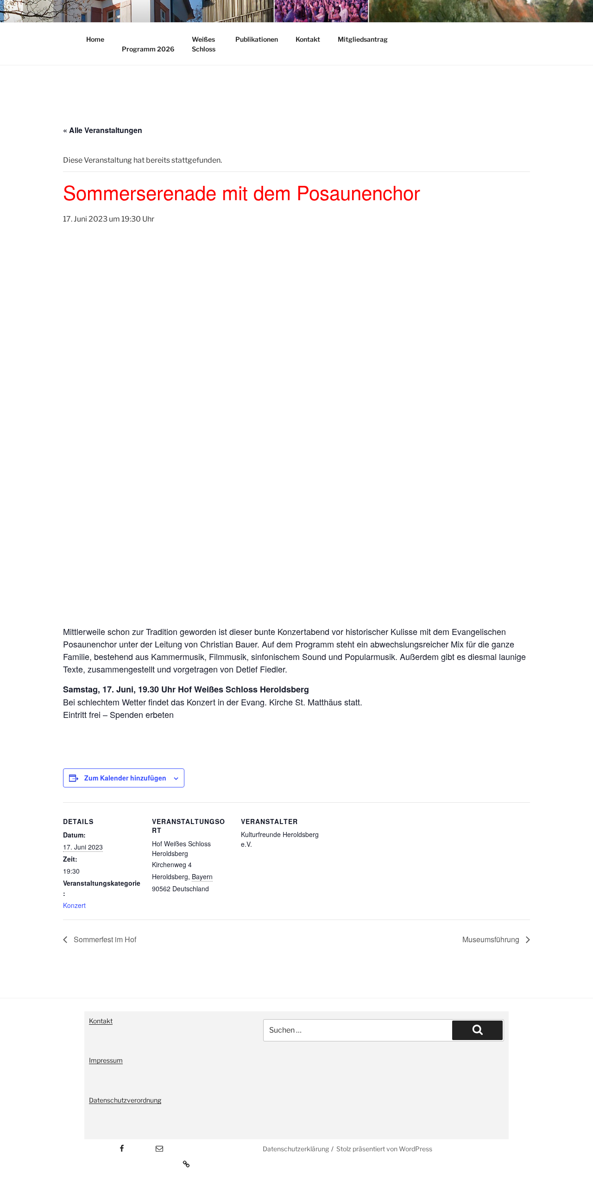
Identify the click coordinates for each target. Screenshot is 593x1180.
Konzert (74, 905)
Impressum (106, 1060)
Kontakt (308, 39)
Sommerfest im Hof (104, 939)
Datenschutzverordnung (125, 1100)
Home (95, 39)
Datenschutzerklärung (296, 1149)
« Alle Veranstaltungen (102, 130)
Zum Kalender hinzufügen (125, 777)
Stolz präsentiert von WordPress (384, 1149)
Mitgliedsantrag (363, 39)
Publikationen (256, 39)
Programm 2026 (148, 49)
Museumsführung (491, 939)
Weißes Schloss (203, 44)
